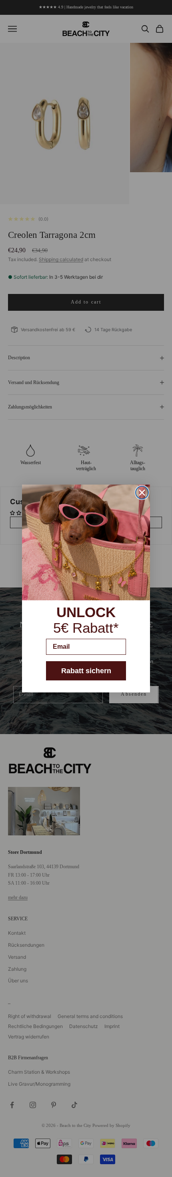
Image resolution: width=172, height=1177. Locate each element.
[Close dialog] (142, 492)
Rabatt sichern (86, 671)
